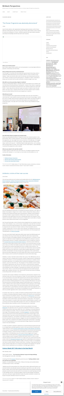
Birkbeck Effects (53, 70)
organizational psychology (55, 80)
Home (3, 11)
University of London (49, 87)
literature (47, 79)
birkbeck (55, 62)
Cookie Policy (46, 394)
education (59, 74)
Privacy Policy (23, 11)
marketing (47, 80)
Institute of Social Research (51, 47)
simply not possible (15, 231)
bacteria (32, 378)
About (8, 11)
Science (16, 164)
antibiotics (29, 378)
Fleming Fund (31, 295)
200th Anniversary (52, 60)
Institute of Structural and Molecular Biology (19, 180)
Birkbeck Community (51, 68)
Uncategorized (49, 53)
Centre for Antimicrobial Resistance (25, 334)
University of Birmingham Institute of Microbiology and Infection (26, 328)
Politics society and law (53, 83)
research (53, 84)
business (29, 164)
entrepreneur (33, 164)
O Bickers (31, 165)
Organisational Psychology (14, 165)
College (13, 164)
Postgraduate (49, 84)
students (55, 85)
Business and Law (49, 48)
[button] (61, 382)
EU (58, 75)
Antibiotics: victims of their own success (15, 173)
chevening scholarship (51, 73)
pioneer (21, 165)
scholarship (58, 84)
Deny (47, 391)
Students (48, 44)
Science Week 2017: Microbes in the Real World (17, 348)
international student (51, 77)
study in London (49, 86)
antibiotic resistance (22, 378)
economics (55, 74)
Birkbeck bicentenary (51, 66)
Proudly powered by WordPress (13, 390)
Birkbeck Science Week (14, 182)
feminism (47, 76)
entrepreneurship (54, 75)
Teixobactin (26, 312)
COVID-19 (48, 74)
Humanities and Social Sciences (52, 50)
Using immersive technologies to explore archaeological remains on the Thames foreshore (53, 28)
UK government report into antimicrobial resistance (15, 241)
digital (51, 74)
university (54, 86)
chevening (56, 72)
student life (51, 85)
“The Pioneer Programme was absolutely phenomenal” (19, 23)
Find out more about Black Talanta (12, 161)
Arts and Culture (49, 62)
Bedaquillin (4, 307)
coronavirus (58, 73)
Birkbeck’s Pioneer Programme (11, 158)
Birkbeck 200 (51, 63)
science (47, 85)
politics (48, 82)
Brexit (55, 71)
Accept (36, 391)
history (60, 76)
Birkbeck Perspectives (11, 6)
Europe (60, 75)
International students (52, 78)
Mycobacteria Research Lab (16, 339)
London (51, 80)
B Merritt (11, 380)
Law (60, 78)
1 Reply (3, 26)
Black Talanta (24, 164)
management (56, 79)
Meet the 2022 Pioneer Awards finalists (13, 159)
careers (53, 72)
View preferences (57, 391)
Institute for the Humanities (51, 45)
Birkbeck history (50, 71)
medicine (7, 165)
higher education (53, 76)
